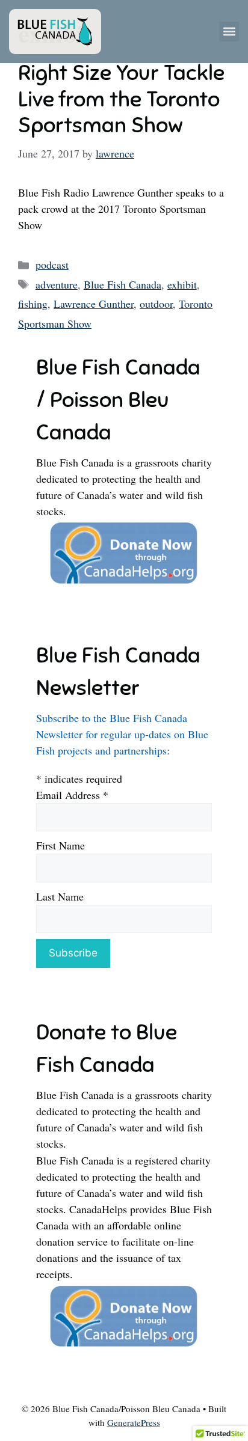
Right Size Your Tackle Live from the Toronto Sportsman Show (121, 99)
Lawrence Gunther (94, 303)
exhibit (182, 284)
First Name (60, 845)
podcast (52, 264)
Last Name (60, 896)
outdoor (156, 303)
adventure (57, 284)
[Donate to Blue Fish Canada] (124, 582)
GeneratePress (133, 1422)
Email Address (72, 795)
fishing (33, 303)
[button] (229, 31)
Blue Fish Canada (122, 284)
